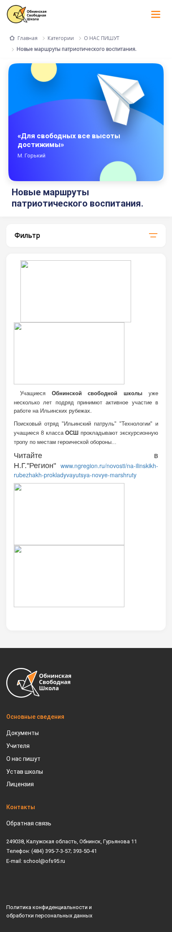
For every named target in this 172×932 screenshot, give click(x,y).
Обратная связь (28, 823)
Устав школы (24, 771)
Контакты (20, 807)
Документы (22, 733)
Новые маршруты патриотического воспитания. (77, 48)
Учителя (18, 746)
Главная (28, 38)
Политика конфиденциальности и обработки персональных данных (49, 911)
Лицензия (20, 784)
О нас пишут (23, 758)
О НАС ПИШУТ (101, 38)
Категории (61, 38)
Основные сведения (35, 716)
